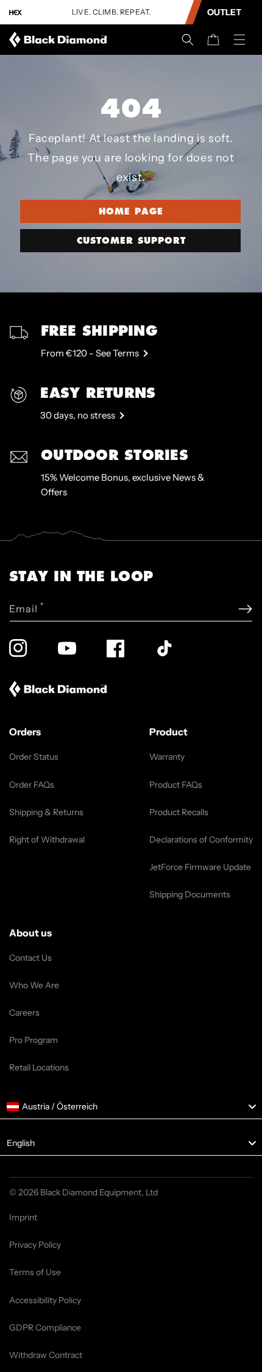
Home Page (131, 211)
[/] (60, 39)
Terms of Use (35, 1272)
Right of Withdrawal (47, 839)
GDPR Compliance (45, 1327)
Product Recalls (178, 812)
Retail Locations (39, 1067)
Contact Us (30, 957)
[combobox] (131, 1107)
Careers (24, 1012)
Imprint (23, 1217)
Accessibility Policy (45, 1300)
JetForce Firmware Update (200, 866)
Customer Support (131, 241)
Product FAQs (175, 784)
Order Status (33, 756)
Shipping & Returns (46, 812)
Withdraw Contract (45, 1354)
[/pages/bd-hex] (15, 12)
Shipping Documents (189, 894)
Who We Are (34, 985)
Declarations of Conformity (201, 839)
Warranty (167, 756)
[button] (187, 39)
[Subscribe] (245, 608)
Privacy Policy (35, 1244)
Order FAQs (31, 784)
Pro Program (33, 1039)
